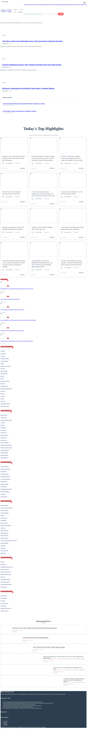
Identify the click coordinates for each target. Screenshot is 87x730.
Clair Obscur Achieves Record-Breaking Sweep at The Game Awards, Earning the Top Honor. (32, 41)
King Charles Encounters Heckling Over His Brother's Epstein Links (18, 706)
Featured (10, 12)
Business (16, 9)
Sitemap (34, 727)
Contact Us (20, 12)
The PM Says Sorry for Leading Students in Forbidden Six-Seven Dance (12, 330)
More (15, 12)
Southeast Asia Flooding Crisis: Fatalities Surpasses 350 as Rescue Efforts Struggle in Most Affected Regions (18, 320)
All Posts (9, 9)
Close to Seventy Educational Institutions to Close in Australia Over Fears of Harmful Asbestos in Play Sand (43, 194)
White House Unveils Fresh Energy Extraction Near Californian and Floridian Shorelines (22, 705)
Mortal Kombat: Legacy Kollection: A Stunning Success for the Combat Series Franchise (22, 708)
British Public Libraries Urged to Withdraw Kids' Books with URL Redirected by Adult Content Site (17, 288)
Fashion (3, 12)
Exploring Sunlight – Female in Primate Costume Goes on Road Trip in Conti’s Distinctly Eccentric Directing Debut (43, 158)
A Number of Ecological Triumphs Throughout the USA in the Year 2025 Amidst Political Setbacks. (73, 680)
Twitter (5, 722)
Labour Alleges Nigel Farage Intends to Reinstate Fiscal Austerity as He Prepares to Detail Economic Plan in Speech (28, 703)
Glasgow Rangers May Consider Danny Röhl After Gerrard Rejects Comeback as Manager (22, 701)
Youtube (5, 724)
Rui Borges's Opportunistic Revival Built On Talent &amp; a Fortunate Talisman (28, 88)
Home (3, 9)
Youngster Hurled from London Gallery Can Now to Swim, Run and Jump (19, 704)
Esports (21, 9)
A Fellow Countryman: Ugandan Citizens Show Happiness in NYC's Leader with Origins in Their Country (72, 158)
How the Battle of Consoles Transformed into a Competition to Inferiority (19, 111)
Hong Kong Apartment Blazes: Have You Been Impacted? (10, 299)
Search (60, 14)
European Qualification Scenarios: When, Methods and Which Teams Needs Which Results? (32, 65)
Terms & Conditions (41, 727)
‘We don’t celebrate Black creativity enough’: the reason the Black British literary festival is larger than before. (71, 262)
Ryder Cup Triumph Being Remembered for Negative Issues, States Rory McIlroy (61, 4)
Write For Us (29, 727)
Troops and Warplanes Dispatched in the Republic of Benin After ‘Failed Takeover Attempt (24, 103)
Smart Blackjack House (11, 727)
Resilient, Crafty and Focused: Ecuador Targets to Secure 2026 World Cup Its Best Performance (13, 158)
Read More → (23, 168)
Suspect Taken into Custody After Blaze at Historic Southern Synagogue (12, 309)
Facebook (5, 721)
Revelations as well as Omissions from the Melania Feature (31, 4)
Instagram (5, 723)
